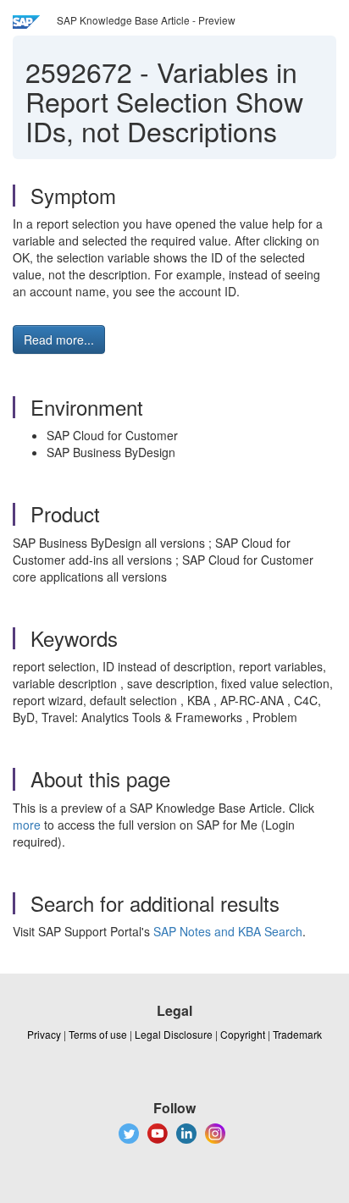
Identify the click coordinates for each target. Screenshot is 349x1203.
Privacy (44, 1034)
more (27, 824)
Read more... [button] (59, 339)
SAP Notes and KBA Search (227, 931)
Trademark (297, 1034)
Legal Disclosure (174, 1034)
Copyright (242, 1034)
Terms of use (98, 1034)
